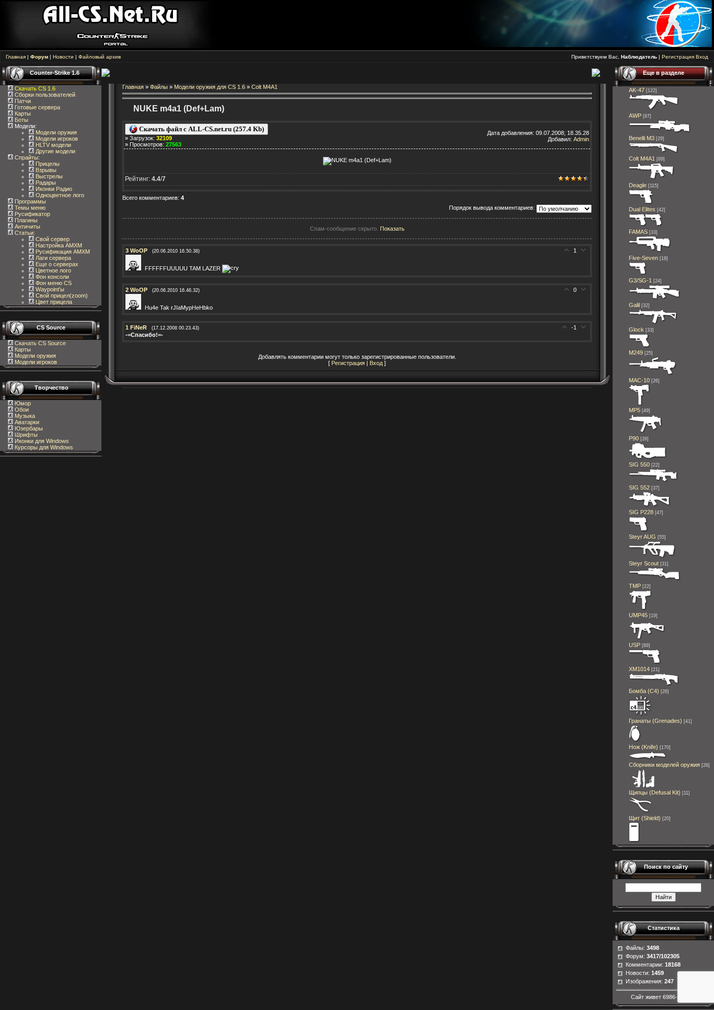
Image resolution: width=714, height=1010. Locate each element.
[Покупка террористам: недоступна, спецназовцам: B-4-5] (653, 481)
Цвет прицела (53, 302)
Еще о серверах (56, 264)
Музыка (24, 416)
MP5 (634, 410)
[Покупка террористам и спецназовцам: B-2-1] (654, 152)
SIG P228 (641, 512)
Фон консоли (51, 277)
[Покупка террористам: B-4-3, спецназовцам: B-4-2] (655, 579)
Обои (21, 409)
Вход (702, 57)
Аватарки (26, 422)
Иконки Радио (53, 189)
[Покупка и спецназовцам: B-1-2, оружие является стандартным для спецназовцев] (645, 662)
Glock (636, 329)
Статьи (23, 233)
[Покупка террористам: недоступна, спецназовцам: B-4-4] (652, 557)
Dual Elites (642, 209)
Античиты (26, 226)
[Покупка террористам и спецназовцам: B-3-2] (646, 432)
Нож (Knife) (643, 747)
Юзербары (28, 428)
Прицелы (47, 164)
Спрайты (25, 157)
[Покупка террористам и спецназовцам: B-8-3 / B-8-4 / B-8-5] (635, 740)
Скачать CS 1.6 (35, 88)
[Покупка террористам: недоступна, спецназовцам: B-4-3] (652, 178)
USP (634, 645)
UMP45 (638, 615)
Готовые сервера (36, 107)
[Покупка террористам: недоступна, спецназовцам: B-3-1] (640, 608)
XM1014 (639, 669)
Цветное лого (52, 270)
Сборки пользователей (45, 95)
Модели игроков (56, 138)
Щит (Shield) (645, 818)
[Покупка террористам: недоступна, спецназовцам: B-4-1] (650, 251)
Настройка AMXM (58, 245)
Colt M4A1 (264, 87)
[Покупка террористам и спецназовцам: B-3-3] (647, 638)
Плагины (25, 220)
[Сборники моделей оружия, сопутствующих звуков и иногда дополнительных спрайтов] (642, 786)
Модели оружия (55, 132)
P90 (634, 438)
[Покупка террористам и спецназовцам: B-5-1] (653, 374)
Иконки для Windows (41, 441)
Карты (22, 113)
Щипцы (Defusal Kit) (655, 792)
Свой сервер (52, 239)
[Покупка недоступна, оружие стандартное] (648, 758)
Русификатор (31, 214)
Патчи (22, 101)
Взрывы (45, 170)
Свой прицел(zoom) (61, 295)
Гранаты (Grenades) (655, 721)
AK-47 (636, 90)
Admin (581, 139)
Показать (392, 228)
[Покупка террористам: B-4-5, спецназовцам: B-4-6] (660, 131)
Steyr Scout (644, 563)
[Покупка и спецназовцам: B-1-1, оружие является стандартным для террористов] (640, 346)
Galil (634, 305)
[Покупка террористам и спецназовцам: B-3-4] (648, 458)
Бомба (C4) (644, 691)
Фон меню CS (53, 283)
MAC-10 (639, 380)
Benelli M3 (641, 138)
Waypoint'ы (49, 289)
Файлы (159, 87)
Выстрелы (48, 176)
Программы (29, 201)
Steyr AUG (642, 537)
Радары (45, 182)
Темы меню (29, 208)
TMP (635, 586)
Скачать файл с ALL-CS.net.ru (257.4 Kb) (200, 129)
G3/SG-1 (640, 280)
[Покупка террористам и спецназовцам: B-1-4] (641, 203)
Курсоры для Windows (43, 447)
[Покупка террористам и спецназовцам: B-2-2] (654, 684)
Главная (16, 57)
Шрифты (25, 435)
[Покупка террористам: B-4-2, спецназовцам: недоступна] (654, 109)
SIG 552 (639, 487)
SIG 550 (639, 464)
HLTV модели (52, 145)
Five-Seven (643, 258)
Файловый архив (99, 57)
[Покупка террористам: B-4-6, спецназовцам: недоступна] (655, 298)
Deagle (638, 185)
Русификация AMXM (62, 251)
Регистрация (678, 57)
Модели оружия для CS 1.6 (209, 87)
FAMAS (638, 232)
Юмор (22, 403)
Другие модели (54, 151)
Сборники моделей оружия (664, 765)
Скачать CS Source (40, 343)
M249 (636, 352)
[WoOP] (135, 268)
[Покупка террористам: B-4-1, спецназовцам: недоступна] (653, 323)
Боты (20, 120)
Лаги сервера (52, 258)
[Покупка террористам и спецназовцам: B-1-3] (639, 530)
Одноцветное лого (59, 195)
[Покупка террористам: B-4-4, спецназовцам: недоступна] (650, 505)
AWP (635, 115)
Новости (63, 57)
